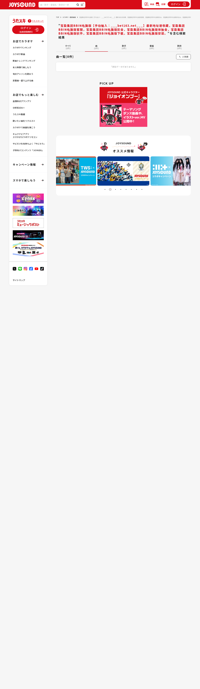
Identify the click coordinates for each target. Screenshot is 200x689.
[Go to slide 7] (136, 189)
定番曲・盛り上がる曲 (23, 80)
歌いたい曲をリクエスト (24, 120)
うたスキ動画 (19, 114)
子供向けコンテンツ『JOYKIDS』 (28, 150)
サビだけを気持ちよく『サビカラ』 (29, 143)
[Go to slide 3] (115, 189)
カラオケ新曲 (19, 54)
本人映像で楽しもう (22, 67)
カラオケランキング (22, 47)
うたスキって (38, 20)
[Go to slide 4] (120, 189)
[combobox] (183, 56)
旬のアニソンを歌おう (23, 73)
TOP (57, 17)
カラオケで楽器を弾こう (24, 127)
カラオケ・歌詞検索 (69, 17)
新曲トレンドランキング (24, 60)
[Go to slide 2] (110, 189)
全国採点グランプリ (22, 101)
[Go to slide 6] (131, 189)
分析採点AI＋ (19, 107)
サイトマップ (19, 280)
